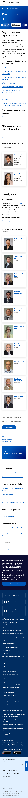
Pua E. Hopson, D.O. (18, 174)
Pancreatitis (10, 14)
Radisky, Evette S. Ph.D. (19, 327)
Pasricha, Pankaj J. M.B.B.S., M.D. (19, 309)
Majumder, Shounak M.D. (18, 292)
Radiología (5, 99)
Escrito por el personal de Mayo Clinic (11, 417)
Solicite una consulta (9, 427)
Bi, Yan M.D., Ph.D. (19, 239)
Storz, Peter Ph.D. (19, 361)
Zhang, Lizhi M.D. (18, 396)
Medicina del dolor (8, 96)
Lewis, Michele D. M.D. (19, 274)
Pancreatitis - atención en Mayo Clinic (11, 421)
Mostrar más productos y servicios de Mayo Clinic (13, 534)
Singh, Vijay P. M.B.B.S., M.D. (18, 344)
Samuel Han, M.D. (19, 155)
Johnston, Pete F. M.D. (18, 257)
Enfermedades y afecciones (11, 8)
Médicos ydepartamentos (16, 24)
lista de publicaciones (18, 203)
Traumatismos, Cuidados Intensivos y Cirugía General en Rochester (14, 104)
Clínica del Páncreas (8, 83)
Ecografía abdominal (7, 494)
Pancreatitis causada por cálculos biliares (12, 476)
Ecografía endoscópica (8, 498)
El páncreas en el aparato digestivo (11, 472)
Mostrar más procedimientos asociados (12, 502)
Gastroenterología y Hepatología (12, 87)
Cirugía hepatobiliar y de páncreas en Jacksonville (14, 72)
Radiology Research (8, 117)
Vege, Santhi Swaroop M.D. (18, 379)
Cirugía (4, 67)
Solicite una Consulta (10, 19)
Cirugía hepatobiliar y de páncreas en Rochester (14, 78)
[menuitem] (16, 24)
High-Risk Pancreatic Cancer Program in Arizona (11, 91)
